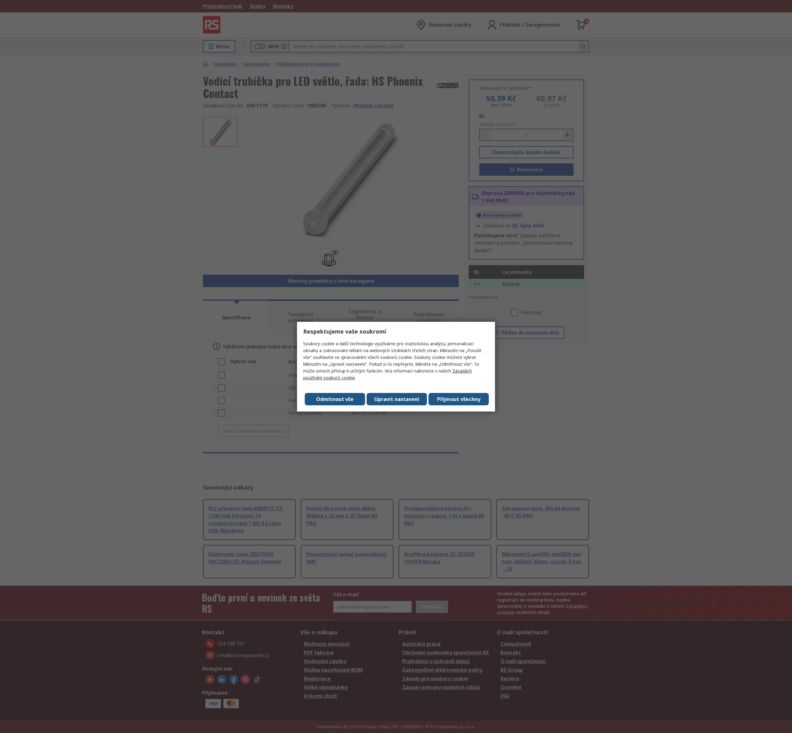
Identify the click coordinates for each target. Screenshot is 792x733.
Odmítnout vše (335, 399)
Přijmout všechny (458, 399)
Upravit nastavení (396, 399)
